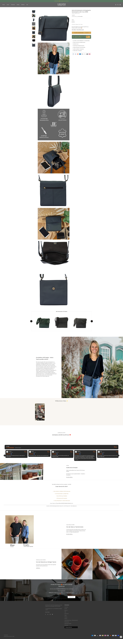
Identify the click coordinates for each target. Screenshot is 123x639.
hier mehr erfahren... (69, 477)
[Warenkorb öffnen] (120, 4)
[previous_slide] (5, 455)
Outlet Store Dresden (67, 623)
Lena (77, 451)
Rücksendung (66, 621)
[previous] (31, 321)
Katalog (18, 4)
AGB (65, 611)
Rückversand (81, 29)
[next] (92, 321)
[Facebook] (45, 614)
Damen (3, 4)
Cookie (65, 615)
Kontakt (65, 608)
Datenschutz (63, 590)
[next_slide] (118, 455)
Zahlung (65, 616)
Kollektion (23, 4)
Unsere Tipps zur (53, 503)
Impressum (66, 607)
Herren (8, 4)
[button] (7, 459)
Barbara (101, 451)
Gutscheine (66, 625)
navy (73, 21)
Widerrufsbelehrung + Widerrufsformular (71, 620)
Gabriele (9, 451)
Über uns (65, 610)
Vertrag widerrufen (68, 627)
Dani (31, 451)
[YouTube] (52, 614)
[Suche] (117, 4)
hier (72, 503)
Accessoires (13, 4)
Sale (27, 4)
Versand (77, 16)
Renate (55, 451)
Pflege (57, 503)
